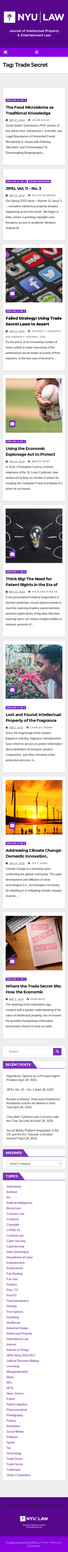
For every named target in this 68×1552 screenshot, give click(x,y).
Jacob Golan (40, 120)
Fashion (12, 1284)
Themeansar (33, 1545)
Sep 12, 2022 (17, 195)
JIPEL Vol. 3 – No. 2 (16, 979)
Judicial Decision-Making (23, 1360)
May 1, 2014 (16, 999)
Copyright (13, 1224)
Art (8, 1197)
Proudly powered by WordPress (23, 1542)
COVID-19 (13, 1230)
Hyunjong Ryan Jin (44, 592)
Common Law (15, 1213)
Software (12, 1437)
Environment (15, 1268)
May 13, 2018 (17, 592)
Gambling (13, 1317)
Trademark (13, 1469)
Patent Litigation (17, 1404)
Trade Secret (15, 1464)
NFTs (10, 1388)
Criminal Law (15, 1235)
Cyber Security (16, 1241)
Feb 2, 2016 (16, 727)
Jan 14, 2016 (17, 863)
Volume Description (39, 181)
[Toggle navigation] (37, 52)
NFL (9, 1382)
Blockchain (14, 1208)
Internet (11, 1344)
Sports (11, 1442)
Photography (15, 1415)
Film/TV (12, 1295)
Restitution (13, 1426)
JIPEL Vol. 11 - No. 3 (16, 100)
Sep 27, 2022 (17, 120)
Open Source (15, 1393)
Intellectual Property (19, 1333)
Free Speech (15, 1311)
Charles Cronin (41, 727)
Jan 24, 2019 (17, 461)
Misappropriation (17, 1371)
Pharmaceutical (17, 1409)
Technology (14, 1453)
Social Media (15, 1431)
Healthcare (14, 1322)
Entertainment (15, 1262)
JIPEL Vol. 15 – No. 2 (20, 1089)
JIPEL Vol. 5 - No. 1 (16, 708)
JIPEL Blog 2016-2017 (21, 1355)
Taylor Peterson (43, 195)
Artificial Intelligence (19, 1202)
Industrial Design (17, 1328)
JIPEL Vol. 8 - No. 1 (16, 441)
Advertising (14, 1186)
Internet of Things (18, 1349)
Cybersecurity (15, 1246)
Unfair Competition (19, 1475)
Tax (9, 1447)
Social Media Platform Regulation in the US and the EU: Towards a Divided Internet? (33, 1134)
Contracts (13, 1219)
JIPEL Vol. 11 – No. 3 (23, 188)
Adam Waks (37, 999)
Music (10, 1377)
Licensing (13, 1366)
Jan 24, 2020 (17, 331)
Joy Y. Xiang (39, 863)
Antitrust (12, 1192)
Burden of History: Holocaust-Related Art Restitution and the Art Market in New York (33, 1103)
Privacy (11, 1420)
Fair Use (12, 1279)
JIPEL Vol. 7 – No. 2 (16, 572)
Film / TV (12, 1290)
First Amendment (17, 1300)
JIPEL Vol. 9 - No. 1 (16, 311)
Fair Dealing (14, 1273)
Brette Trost (40, 461)
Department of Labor (20, 1257)
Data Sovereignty (18, 1251)
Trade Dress (14, 1458)
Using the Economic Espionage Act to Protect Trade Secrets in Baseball (30, 454)
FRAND (12, 1306)
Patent (11, 1398)
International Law (18, 1339)
